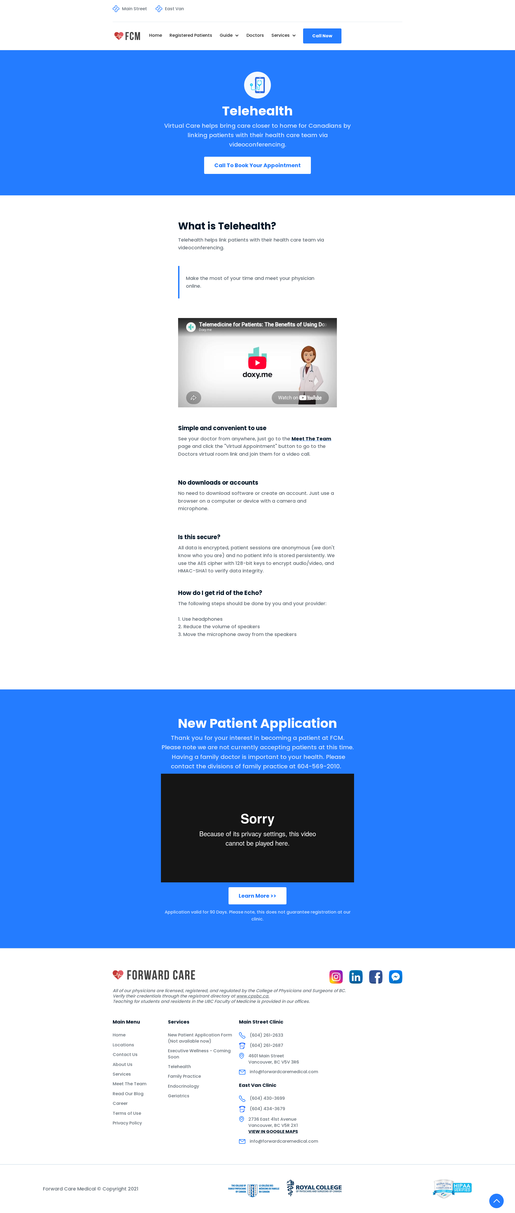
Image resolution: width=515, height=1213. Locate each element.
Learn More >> (257, 896)
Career (120, 1103)
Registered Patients (191, 35)
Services (122, 1074)
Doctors (255, 35)
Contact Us (125, 1055)
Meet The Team (129, 1084)
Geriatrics (178, 1096)
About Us (123, 1065)
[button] (229, 35)
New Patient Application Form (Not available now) (200, 1038)
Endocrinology (183, 1086)
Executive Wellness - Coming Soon (199, 1054)
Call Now (322, 36)
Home (155, 35)
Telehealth (179, 1067)
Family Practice (184, 1076)
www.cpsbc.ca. (252, 996)
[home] (127, 36)
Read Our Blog (128, 1094)
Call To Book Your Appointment (257, 165)
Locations (123, 1045)
